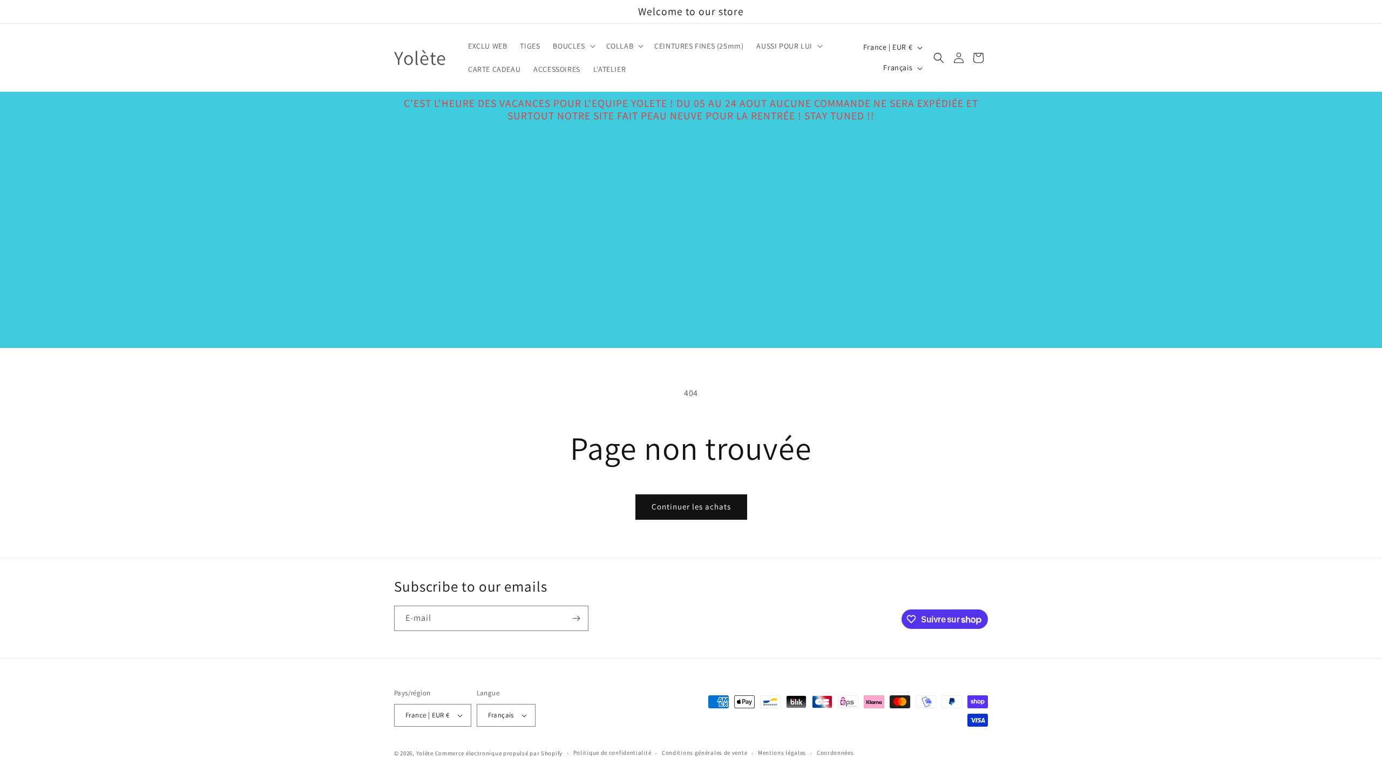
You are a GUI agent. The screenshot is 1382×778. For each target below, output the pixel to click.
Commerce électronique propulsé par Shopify (499, 753)
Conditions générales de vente (704, 752)
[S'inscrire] (576, 618)
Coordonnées (835, 752)
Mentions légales (782, 752)
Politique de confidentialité (612, 752)
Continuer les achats (691, 506)
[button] (572, 46)
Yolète (424, 753)
